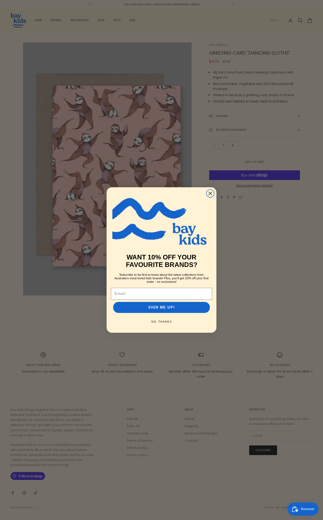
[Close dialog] (210, 193)
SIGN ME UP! (161, 307)
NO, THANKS (161, 321)
